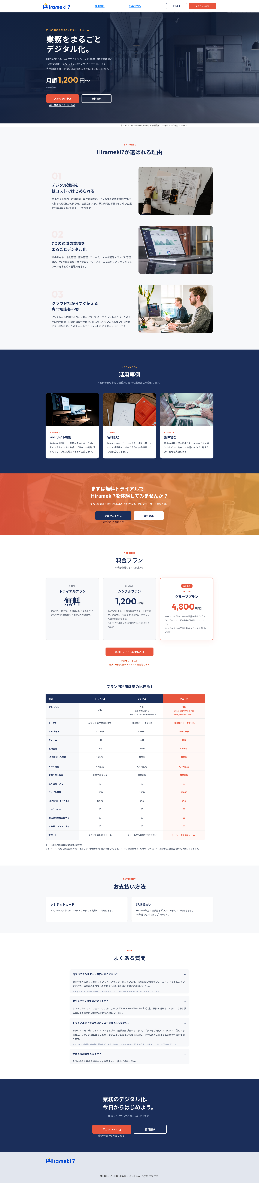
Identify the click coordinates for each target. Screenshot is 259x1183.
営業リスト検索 (56, 775)
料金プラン (135, 6)
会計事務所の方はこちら (62, 105)
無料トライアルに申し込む (129, 652)
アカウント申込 (202, 6)
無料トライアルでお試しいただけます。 (129, 1116)
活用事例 (99, 6)
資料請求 (176, 6)
